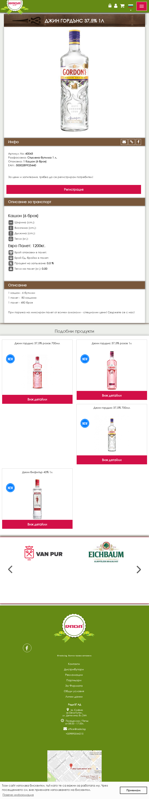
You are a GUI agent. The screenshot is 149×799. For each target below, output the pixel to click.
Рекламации (74, 675)
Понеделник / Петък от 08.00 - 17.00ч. (76, 722)
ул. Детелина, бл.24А (74, 715)
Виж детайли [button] (37, 399)
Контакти (74, 664)
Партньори (73, 680)
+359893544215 (74, 733)
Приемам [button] (133, 790)
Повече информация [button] (18, 795)
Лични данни (74, 696)
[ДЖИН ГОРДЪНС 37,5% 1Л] (74, 80)
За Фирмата (74, 685)
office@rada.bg (77, 729)
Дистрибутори (74, 669)
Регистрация (73, 189)
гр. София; (77, 710)
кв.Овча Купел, (74, 712)
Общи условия (74, 691)
